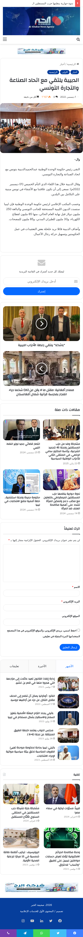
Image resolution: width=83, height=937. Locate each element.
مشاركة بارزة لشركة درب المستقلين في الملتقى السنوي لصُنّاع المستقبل (25, 812)
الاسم (76, 586)
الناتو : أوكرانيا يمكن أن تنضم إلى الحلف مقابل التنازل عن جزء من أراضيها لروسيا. (32, 698)
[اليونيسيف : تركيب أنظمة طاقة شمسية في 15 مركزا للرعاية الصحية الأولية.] (21, 838)
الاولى (65, 72)
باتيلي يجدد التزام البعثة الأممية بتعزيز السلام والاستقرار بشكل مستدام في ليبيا (31, 715)
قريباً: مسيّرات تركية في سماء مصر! (63, 810)
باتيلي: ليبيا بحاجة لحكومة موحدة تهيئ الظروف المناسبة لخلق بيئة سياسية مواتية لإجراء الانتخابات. (30, 751)
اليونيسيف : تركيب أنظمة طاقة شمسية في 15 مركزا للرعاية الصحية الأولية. (21, 856)
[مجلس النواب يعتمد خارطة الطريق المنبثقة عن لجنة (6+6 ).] (68, 735)
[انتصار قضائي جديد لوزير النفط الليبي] (21, 429)
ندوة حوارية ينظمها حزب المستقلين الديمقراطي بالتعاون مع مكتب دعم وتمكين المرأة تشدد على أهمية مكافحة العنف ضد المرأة (62, 501)
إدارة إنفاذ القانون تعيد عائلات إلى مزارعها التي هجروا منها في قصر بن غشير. (30, 681)
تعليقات (14, 666)
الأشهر (69, 666)
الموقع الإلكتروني (71, 615)
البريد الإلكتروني (70, 601)
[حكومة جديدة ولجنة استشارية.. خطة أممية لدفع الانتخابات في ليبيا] (21, 481)
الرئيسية (72, 64)
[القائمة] (5, 39)
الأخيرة (42, 666)
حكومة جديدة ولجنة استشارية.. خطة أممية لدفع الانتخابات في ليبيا (22, 501)
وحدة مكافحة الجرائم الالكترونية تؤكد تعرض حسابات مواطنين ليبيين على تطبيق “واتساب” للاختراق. (62, 858)
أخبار (62, 64)
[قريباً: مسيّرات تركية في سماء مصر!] (62, 794)
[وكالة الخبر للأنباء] (41, 21)
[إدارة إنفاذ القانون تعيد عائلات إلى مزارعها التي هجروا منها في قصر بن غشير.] (68, 684)
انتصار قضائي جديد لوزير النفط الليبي (23, 445)
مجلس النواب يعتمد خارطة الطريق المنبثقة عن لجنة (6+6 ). (34, 732)
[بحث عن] (78, 39)
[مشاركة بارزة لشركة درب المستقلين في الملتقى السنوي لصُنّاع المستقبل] (21, 794)
